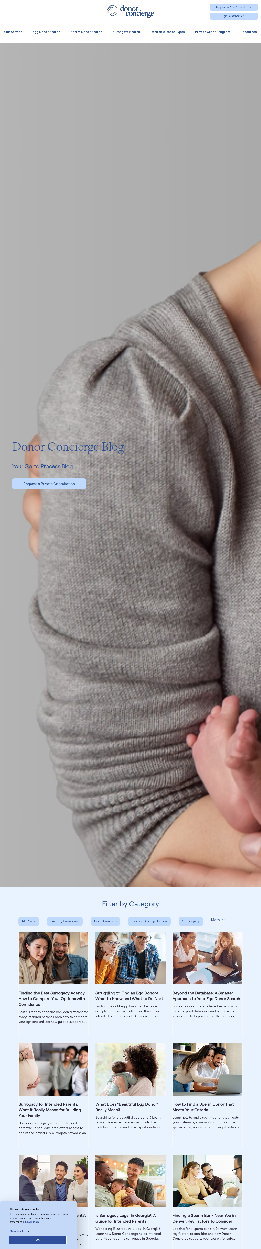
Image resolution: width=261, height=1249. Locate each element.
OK (38, 1239)
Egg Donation (105, 921)
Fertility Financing (64, 921)
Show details (17, 1231)
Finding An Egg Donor (149, 921)
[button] (234, 7)
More (215, 919)
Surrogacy (191, 921)
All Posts (29, 921)
